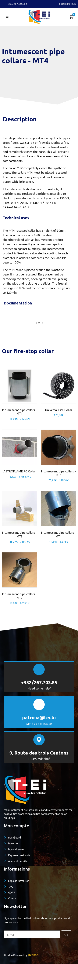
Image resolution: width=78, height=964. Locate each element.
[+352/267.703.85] (39, 669)
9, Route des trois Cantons (39, 753)
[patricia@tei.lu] (39, 704)
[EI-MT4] (39, 315)
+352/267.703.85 (39, 682)
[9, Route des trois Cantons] (39, 739)
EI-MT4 (39, 322)
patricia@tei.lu (39, 717)
